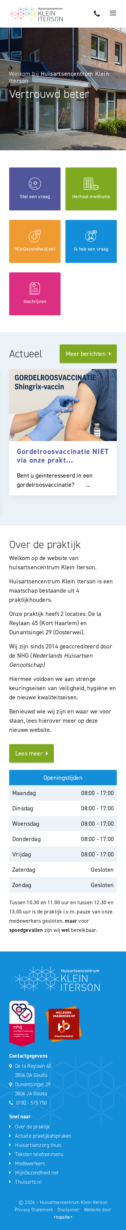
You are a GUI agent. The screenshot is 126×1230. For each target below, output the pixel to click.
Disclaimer (69, 1209)
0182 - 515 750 (31, 1102)
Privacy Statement (34, 1209)
